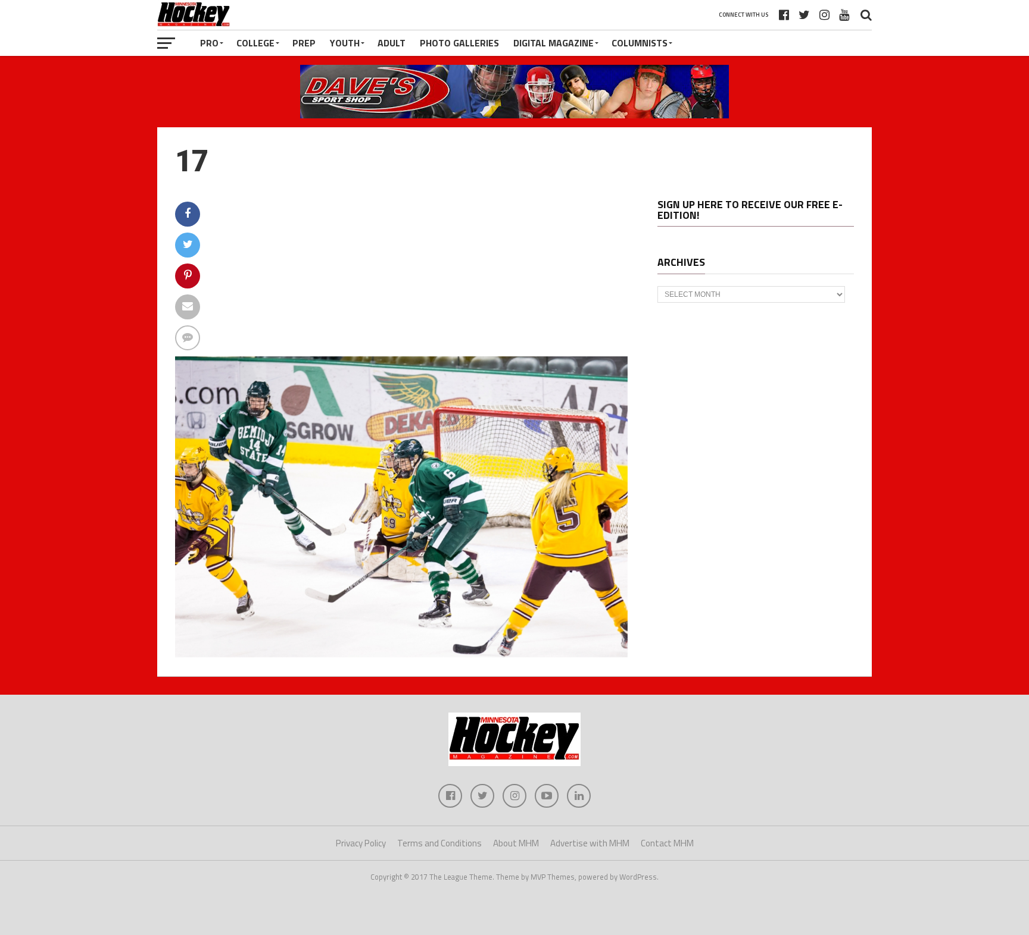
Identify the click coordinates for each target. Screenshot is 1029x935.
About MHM (516, 843)
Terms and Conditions (439, 843)
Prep (304, 43)
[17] (401, 654)
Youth (345, 43)
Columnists (640, 43)
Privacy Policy (361, 843)
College (255, 43)
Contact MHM (667, 843)
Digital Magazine (553, 43)
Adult (392, 43)
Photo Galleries (459, 43)
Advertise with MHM (589, 843)
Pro (209, 43)
